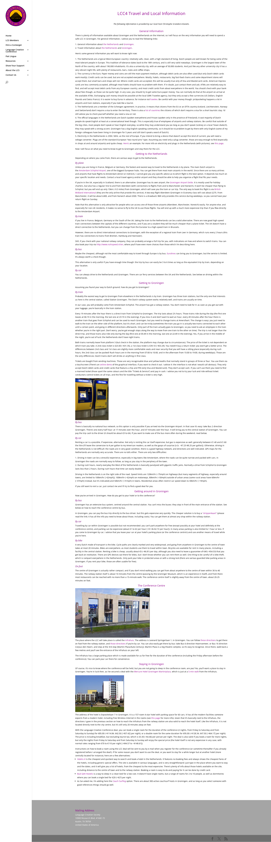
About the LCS (12, 70)
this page (219, 143)
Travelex (153, 99)
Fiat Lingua (11, 56)
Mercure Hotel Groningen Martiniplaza (152, 671)
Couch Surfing (119, 781)
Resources (11, 61)
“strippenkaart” (210, 513)
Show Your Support (15, 66)
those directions (118, 643)
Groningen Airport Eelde (181, 182)
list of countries (152, 110)
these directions (208, 640)
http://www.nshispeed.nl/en (110, 244)
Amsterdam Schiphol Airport (92, 170)
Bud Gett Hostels (85, 773)
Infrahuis (129, 640)
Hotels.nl (81, 759)
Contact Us (11, 75)
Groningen (129, 44)
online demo (106, 364)
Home (8, 36)
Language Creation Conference (15, 51)
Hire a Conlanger (14, 45)
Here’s (126, 143)
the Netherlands (111, 44)
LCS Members (12, 40)
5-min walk (193, 671)
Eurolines (171, 253)
